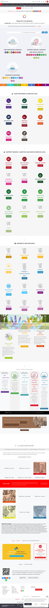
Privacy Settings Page (30, 606)
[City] (12, 52)
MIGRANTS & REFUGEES (12, 75)
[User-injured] (36, 58)
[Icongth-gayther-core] (32, 11)
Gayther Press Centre (15, 592)
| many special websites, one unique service (23, 11)
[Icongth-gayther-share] (35, 11)
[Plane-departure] (7, 78)
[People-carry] (38, 58)
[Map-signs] (12, 78)
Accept (28, 604)
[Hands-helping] (31, 55)
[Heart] (20, 52)
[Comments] (16, 52)
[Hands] (39, 55)
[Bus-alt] (18, 52)
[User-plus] (20, 78)
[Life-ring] (14, 81)
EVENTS (14, 380)
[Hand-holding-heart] (7, 52)
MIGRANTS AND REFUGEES (40, 23)
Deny (36, 604)
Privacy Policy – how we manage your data (39, 606)
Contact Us (22, 588)
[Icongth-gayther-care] (34, 11)
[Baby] (44, 55)
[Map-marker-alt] (38, 11)
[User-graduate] (27, 55)
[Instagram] (19, 605)
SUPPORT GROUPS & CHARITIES (28, 23)
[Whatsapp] (23, 590)
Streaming (4, 593)
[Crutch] (14, 52)
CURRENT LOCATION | (22, 602)
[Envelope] (21, 590)
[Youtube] (21, 606)
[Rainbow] (37, 11)
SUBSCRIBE (6, 483)
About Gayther (14, 588)
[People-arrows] (16, 78)
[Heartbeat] (46, 55)
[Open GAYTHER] (42, 4)
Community (4, 588)
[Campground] (5, 78)
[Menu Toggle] (1, 4)
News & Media (5, 592)
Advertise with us (14, 591)
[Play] (40, 11)
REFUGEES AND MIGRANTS (44, 382)
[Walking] (14, 78)
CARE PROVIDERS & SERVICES (16, 23)
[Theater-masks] (29, 55)
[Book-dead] (41, 55)
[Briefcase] (9, 52)
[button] (47, 596)
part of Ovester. (11, 605)
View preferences (44, 604)
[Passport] (22, 78)
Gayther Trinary (14, 590)
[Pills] (37, 55)
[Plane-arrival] (9, 78)
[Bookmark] (23, 605)
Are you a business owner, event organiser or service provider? (28, 412)
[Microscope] (33, 55)
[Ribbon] (34, 58)
